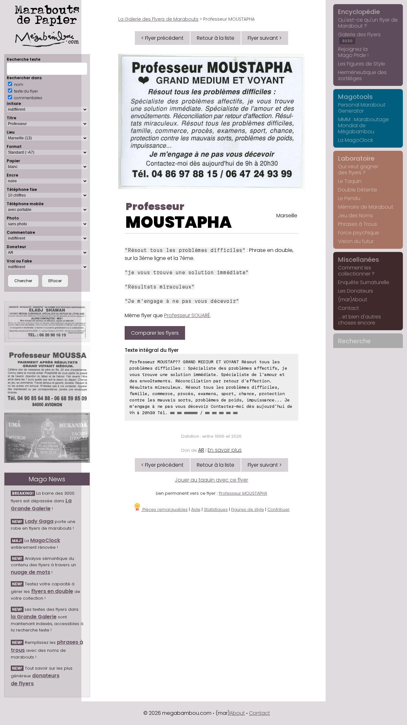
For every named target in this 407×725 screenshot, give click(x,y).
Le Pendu (349, 198)
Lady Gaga (39, 521)
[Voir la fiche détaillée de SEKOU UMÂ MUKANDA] (47, 438)
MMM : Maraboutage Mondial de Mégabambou (363, 125)
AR (201, 450)
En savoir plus (225, 450)
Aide (195, 509)
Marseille (286, 215)
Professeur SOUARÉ (187, 315)
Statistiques (216, 509)
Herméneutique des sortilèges (362, 75)
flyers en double (52, 591)
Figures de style (247, 509)
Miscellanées (358, 259)
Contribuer (278, 509)
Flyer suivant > (265, 38)
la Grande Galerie (34, 616)
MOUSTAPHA (179, 222)
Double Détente (357, 189)
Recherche (354, 341)
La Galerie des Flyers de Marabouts (158, 19)
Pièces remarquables (164, 509)
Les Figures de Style (361, 63)
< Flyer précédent (162, 38)
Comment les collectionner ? (356, 270)
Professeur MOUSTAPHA (243, 493)
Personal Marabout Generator (361, 108)
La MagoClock (355, 140)
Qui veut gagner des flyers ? (358, 169)
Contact (348, 308)
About (237, 713)
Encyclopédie (359, 11)
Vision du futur (356, 241)
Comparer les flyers (155, 333)
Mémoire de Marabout (365, 207)
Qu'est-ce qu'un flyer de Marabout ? (368, 23)
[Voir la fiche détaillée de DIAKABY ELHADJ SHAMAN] (47, 321)
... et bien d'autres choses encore (359, 319)
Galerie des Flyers (359, 37)
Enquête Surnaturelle (363, 282)
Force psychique (358, 232)
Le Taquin (350, 181)
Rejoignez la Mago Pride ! (353, 52)
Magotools (355, 96)
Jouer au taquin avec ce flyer (211, 480)
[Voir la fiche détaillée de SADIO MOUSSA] (47, 377)
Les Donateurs (355, 291)
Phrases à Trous (357, 224)
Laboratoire (356, 158)
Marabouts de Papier (47, 14)
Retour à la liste (215, 38)
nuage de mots (30, 572)
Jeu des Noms (355, 215)
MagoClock (45, 540)
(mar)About (352, 299)
